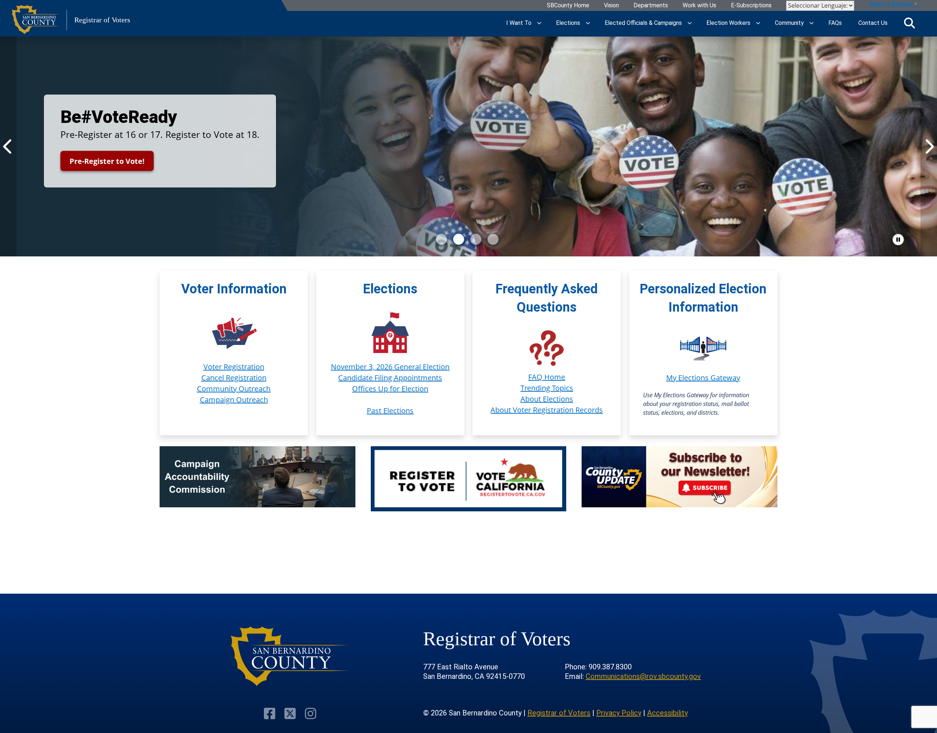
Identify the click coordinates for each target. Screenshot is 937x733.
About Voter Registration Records (546, 410)
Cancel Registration (233, 378)
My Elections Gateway (703, 378)
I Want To (518, 22)
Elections (568, 22)
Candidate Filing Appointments (390, 378)
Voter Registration (234, 367)
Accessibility (667, 712)
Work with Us (699, 6)
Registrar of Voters (558, 712)
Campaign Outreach (234, 400)
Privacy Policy (618, 712)
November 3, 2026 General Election (390, 367)
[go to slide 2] (458, 239)
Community (789, 22)
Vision (611, 6)
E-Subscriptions (751, 6)
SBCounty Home (568, 6)
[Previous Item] (8, 146)
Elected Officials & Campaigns (643, 22)
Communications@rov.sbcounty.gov (643, 676)
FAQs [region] (835, 22)
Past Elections (390, 411)
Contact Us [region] (873, 22)
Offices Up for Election (390, 389)
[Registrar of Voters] (290, 656)
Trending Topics (546, 388)
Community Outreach (233, 389)
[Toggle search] (909, 23)
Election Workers (728, 22)
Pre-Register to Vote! (107, 161)
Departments (651, 6)
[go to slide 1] (441, 239)
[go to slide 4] (493, 239)
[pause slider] (898, 239)
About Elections (546, 399)
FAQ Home (546, 377)
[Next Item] (929, 146)
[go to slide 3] (476, 239)
